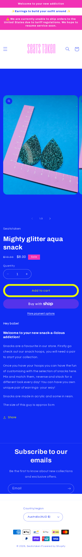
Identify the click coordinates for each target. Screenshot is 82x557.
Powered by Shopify (53, 546)
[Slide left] (32, 218)
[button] (5, 49)
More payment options (41, 313)
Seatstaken (34, 546)
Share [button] (12, 417)
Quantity (9, 265)
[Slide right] (50, 218)
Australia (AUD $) (39, 516)
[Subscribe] (69, 488)
